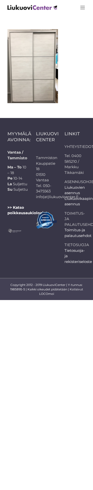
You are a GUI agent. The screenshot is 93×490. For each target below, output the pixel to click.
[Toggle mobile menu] (83, 7)
